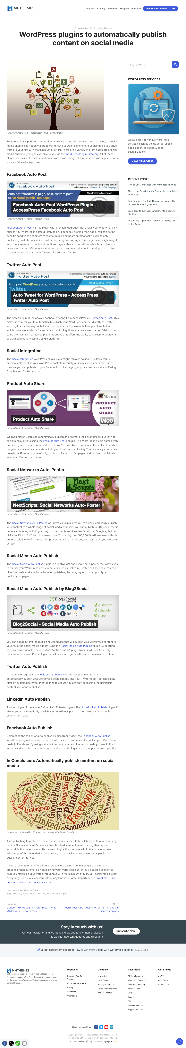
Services (112, 8)
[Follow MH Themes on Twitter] (101, 1027)
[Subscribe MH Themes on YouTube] (106, 1027)
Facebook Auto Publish (96, 736)
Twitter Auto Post (101, 318)
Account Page (134, 989)
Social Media (29, 893)
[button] (4, 1043)
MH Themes (105, 28)
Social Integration (22, 359)
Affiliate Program (105, 993)
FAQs (130, 1001)
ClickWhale (163, 980)
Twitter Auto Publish (52, 674)
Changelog (72, 996)
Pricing (101, 8)
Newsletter (102, 976)
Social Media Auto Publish (27, 564)
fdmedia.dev (163, 985)
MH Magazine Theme (76, 983)
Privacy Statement (106, 985)
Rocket (82, 1042)
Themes (90, 8)
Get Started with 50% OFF (160, 8)
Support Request (135, 1010)
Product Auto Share (55, 441)
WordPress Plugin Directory (82, 154)
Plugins (17, 893)
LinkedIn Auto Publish (94, 707)
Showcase (71, 992)
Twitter (41, 893)
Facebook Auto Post (19, 227)
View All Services (142, 160)
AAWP (161, 976)
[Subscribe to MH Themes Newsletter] (111, 1027)
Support (124, 8)
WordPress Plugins (30, 890)
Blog (130, 993)
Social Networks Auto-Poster (29, 523)
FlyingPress (109, 1042)
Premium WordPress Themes (76, 977)
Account (136, 8)
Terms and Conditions (107, 989)
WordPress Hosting (136, 985)
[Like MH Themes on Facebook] (96, 1027)
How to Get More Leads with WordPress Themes (152, 185)
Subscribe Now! (126, 931)
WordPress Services (137, 980)
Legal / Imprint (104, 980)
